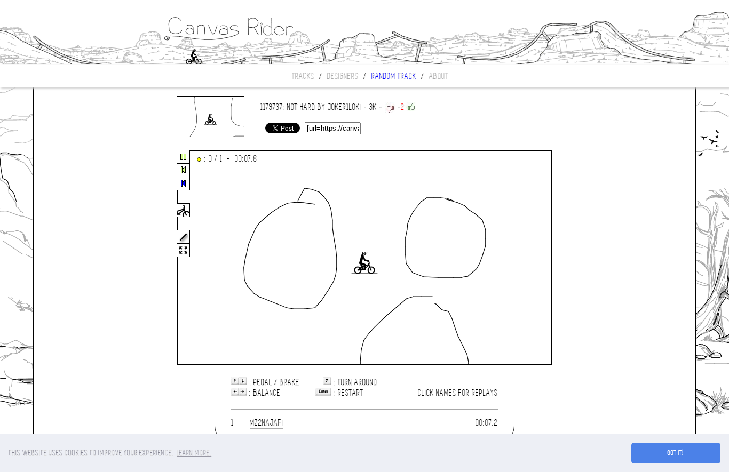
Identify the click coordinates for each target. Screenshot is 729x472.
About (438, 76)
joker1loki (344, 107)
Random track (393, 76)
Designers (343, 76)
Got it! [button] (676, 453)
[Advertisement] (78, 258)
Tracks (303, 76)
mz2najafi (266, 422)
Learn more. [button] (194, 453)
